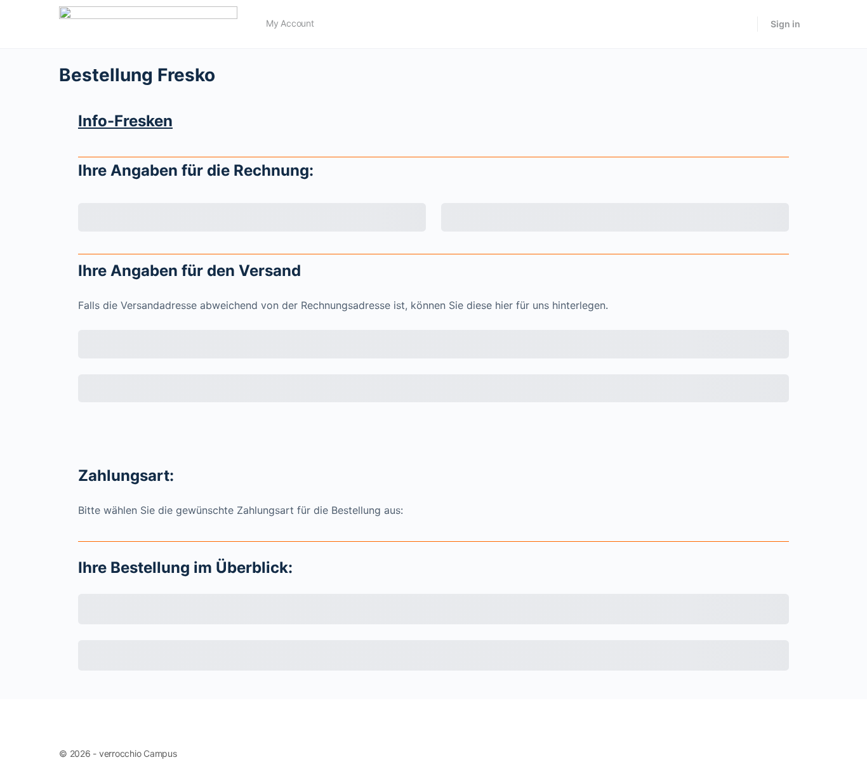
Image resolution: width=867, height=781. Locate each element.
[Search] (739, 24)
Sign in (785, 23)
